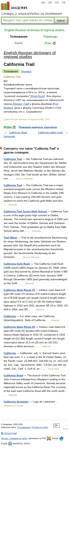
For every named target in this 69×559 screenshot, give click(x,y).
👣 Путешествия (9, 433)
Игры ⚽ (50, 43)
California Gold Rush (17, 263)
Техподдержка (23, 427)
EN (43, 2)
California (10, 316)
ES (57, 2)
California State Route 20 (19, 326)
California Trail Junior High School (25, 211)
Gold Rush (37, 96)
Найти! (61, 20)
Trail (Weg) (10, 237)
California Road (13, 375)
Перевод (26, 71)
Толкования (18, 36)
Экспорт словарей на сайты (14, 438)
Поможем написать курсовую (38, 127)
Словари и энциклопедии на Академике (31, 13)
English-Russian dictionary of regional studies (34, 30)
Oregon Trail (21, 103)
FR (63, 2)
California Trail (13, 159)
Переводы (50, 36)
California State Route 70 (19, 290)
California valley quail (50, 132)
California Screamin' (16, 401)
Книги (18, 43)
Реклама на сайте (39, 427)
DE (50, 2)
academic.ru (14, 6)
